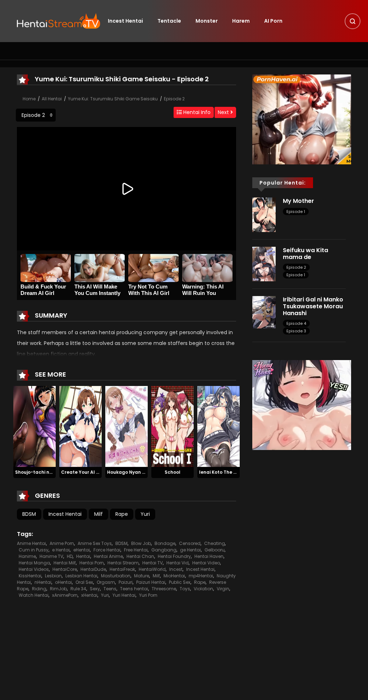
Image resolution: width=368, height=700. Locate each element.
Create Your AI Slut (83, 472)
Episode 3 (296, 331)
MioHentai (174, 576)
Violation (203, 589)
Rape (121, 514)
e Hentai (61, 550)
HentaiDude (93, 569)
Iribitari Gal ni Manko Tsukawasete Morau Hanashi (313, 306)
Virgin (223, 589)
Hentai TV (152, 563)
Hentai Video (206, 563)
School (172, 472)
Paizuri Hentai (150, 582)
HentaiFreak (122, 569)
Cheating (214, 543)
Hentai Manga (34, 563)
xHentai (89, 595)
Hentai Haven (209, 556)
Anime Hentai (31, 543)
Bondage (165, 543)
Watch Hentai (34, 595)
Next (224, 112)
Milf (98, 514)
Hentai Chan (140, 556)
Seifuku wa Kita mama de (305, 253)
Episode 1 (295, 211)
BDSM (29, 514)
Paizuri (126, 582)
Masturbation (115, 576)
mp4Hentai (201, 576)
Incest (176, 569)
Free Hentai (136, 550)
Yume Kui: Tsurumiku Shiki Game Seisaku (113, 99)
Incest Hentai (125, 20)
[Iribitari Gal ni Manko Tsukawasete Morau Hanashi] (264, 311)
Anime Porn (62, 543)
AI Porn (273, 20)
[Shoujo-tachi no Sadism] (34, 426)
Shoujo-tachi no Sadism (42, 472)
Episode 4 (296, 323)
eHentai (81, 550)
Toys (185, 589)
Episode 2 (174, 99)
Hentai (83, 556)
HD (70, 556)
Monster (207, 20)
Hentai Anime (108, 556)
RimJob (58, 589)
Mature (141, 576)
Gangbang (163, 550)
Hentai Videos (34, 569)
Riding (39, 589)
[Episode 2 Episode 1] (36, 115)
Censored (190, 543)
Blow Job (141, 543)
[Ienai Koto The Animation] (218, 426)
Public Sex (179, 582)
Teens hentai (134, 589)
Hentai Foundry (174, 556)
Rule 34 (78, 589)
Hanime (27, 556)
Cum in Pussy (34, 550)
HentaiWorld (152, 569)
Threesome (164, 589)
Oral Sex (84, 582)
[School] (172, 426)
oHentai (63, 582)
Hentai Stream (123, 563)
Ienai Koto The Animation (228, 472)
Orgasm (106, 582)
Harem (241, 20)
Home (29, 99)
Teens (110, 589)
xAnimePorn (65, 595)
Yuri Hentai (123, 595)
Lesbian (53, 576)
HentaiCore (64, 569)
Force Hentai (106, 550)
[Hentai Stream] (58, 20)
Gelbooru (214, 550)
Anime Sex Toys (95, 543)
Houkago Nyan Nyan (130, 472)
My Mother (298, 201)
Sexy (95, 589)
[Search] (352, 21)
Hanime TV (51, 556)
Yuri (145, 514)
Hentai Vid (177, 563)
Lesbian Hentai (81, 576)
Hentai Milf (65, 563)
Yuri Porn (148, 595)
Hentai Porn (91, 563)
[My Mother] (264, 214)
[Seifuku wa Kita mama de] (264, 263)
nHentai (42, 582)
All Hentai (52, 99)
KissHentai (30, 576)
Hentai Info (196, 112)
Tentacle (169, 20)
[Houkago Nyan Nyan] (126, 426)
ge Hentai (190, 550)
